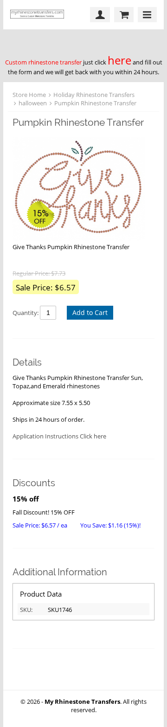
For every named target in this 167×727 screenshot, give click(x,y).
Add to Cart (90, 312)
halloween (33, 103)
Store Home (29, 94)
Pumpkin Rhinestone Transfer (95, 103)
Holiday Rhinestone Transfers (94, 94)
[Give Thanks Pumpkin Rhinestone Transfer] (79, 190)
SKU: (26, 609)
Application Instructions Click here (59, 436)
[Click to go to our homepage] (39, 14)
